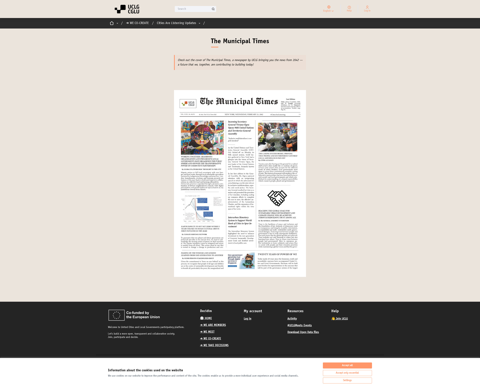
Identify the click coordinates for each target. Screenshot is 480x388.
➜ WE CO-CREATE (137, 23)
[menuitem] (220, 318)
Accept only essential (347, 373)
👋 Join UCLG (339, 318)
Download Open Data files (303, 332)
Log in (247, 318)
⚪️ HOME (206, 318)
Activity (292, 318)
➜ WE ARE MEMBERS (213, 325)
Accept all (347, 365)
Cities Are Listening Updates (176, 23)
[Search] (213, 9)
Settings (347, 380)
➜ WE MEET (207, 331)
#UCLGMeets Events (299, 325)
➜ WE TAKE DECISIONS (214, 345)
